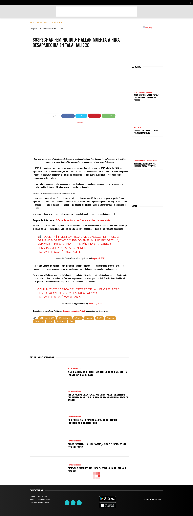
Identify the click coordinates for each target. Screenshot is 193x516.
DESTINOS (137, 127)
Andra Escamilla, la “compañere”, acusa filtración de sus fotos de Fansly (97, 446)
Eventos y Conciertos (143, 92)
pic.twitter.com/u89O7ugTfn (59, 252)
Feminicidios (39, 321)
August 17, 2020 (98, 258)
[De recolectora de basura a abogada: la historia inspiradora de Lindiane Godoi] (48, 420)
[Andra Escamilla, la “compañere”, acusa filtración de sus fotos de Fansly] (48, 444)
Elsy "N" (99, 318)
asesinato (89, 318)
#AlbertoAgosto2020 (47, 318)
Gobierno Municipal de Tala (73, 310)
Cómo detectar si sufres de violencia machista (83, 220)
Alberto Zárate (50, 28)
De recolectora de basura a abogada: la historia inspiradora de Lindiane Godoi (92, 421)
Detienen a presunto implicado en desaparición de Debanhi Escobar (97, 470)
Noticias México (56, 22)
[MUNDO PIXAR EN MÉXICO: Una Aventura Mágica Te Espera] (147, 148)
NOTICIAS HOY (42, 22)
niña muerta (61, 321)
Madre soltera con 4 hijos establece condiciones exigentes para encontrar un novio (97, 373)
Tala (71, 321)
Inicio (32, 22)
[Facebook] (67, 502)
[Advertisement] (96, 11)
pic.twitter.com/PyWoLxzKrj (59, 297)
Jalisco (50, 321)
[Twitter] (73, 502)
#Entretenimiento (64, 318)
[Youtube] (79, 502)
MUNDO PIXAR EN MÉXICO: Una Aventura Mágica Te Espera (145, 164)
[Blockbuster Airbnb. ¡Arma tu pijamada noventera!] (147, 115)
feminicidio (110, 318)
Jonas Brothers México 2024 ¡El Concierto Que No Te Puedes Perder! (146, 97)
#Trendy (78, 318)
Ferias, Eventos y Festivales (145, 160)
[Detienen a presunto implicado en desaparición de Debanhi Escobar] (48, 468)
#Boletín (48, 236)
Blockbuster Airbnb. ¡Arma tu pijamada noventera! (146, 131)
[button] (190, 2)
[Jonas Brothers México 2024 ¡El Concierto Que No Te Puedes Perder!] (147, 80)
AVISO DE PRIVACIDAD (153, 499)
